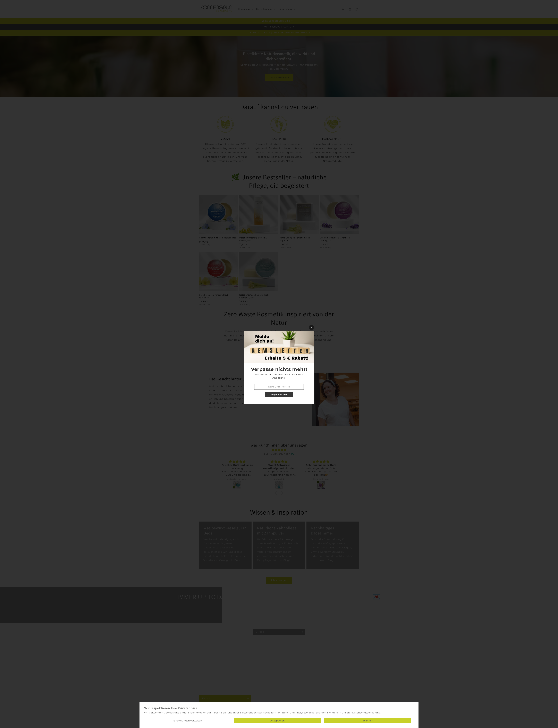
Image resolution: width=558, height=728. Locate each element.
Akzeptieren (277, 720)
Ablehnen (367, 720)
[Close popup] (311, 327)
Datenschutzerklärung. (366, 712)
